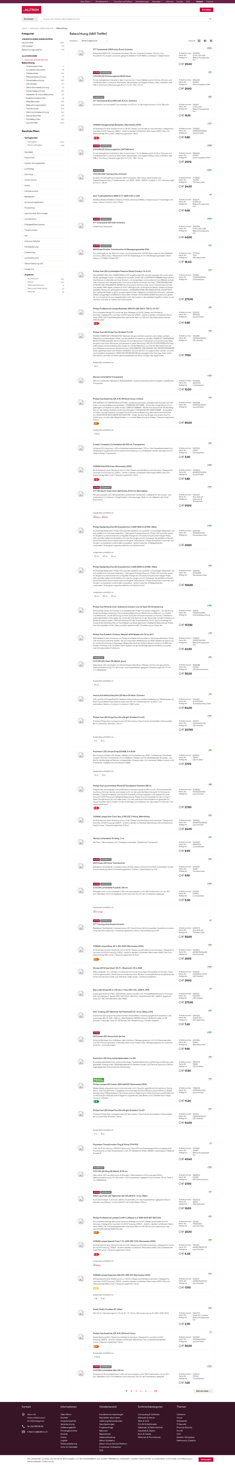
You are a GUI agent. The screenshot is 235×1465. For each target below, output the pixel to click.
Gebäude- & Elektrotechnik (41, 28)
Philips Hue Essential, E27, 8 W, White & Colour (114, 1333)
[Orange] (98, 912)
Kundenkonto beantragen (111, 1414)
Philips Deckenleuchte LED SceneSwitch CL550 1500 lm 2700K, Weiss (125, 527)
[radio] (199, 41)
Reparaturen (105, 1434)
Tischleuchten (199, 182)
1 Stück (97, 434)
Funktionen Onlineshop (110, 1447)
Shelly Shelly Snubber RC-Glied (107, 1309)
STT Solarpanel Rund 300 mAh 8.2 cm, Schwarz (115, 101)
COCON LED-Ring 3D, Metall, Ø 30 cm (110, 1171)
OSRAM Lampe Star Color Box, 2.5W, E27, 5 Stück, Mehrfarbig (121, 817)
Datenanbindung (107, 1437)
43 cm (105, 556)
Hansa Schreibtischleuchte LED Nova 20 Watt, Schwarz (119, 695)
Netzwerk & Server (146, 1418)
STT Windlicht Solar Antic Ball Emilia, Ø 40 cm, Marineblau (120, 491)
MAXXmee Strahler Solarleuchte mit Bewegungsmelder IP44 (121, 249)
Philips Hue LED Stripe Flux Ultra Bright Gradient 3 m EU (119, 1110)
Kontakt (180, 2)
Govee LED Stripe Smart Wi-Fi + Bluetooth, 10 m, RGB (117, 968)
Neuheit (31, 291)
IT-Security (181, 1424)
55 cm (113, 556)
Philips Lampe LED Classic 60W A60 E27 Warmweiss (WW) (120, 1084)
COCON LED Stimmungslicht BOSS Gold (112, 76)
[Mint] (105, 517)
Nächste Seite (202, 1391)
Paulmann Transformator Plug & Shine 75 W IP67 (115, 1144)
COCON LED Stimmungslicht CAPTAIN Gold (113, 149)
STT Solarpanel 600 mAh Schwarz (109, 223)
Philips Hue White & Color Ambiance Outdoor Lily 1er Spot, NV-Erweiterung (128, 607)
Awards (64, 1434)
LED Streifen (198, 340)
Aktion (31, 282)
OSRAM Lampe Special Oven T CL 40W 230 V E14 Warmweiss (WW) (124, 1241)
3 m (95, 741)
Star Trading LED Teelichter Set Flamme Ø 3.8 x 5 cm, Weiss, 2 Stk (123, 1012)
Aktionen (169, 2)
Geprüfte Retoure (36, 285)
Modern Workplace (185, 1437)
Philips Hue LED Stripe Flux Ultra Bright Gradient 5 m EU (119, 717)
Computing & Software (148, 1414)
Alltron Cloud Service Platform (113, 1444)
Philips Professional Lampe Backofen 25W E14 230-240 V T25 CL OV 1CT (126, 309)
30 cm (105, 596)
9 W (95, 1299)
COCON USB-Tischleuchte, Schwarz (110, 174)
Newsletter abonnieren (109, 1418)
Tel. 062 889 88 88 (35, 1426)
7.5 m (96, 775)
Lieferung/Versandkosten (111, 1421)
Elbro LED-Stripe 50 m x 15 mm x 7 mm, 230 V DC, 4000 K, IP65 (121, 990)
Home (24, 28)
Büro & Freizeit (144, 1434)
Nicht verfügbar (35, 145)
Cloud (179, 1418)
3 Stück (97, 1357)
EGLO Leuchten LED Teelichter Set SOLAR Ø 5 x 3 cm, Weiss (120, 1196)
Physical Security (184, 1427)
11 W (102, 1299)
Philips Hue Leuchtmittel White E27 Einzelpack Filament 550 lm (122, 786)
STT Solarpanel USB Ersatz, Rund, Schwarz (113, 49)
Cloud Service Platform (123, 2)
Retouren (103, 1431)
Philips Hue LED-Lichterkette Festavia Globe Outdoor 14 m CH (122, 271)
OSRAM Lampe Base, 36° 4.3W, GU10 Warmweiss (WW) (118, 946)
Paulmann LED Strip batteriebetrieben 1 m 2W (114, 1058)
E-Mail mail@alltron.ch (37, 1432)
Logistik (64, 1440)
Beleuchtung (61, 28)
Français (209, 2)
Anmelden (206, 10)
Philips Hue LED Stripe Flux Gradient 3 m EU (113, 332)
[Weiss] (97, 1265)
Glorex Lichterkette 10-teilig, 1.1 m (108, 838)
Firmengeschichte (69, 1431)
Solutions (181, 1414)
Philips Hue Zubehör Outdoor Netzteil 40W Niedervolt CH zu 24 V (123, 634)
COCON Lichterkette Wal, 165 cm (108, 1370)
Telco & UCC (143, 1421)
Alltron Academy (107, 1440)
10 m (96, 366)
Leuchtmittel (198, 133)
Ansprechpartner (68, 1421)
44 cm (96, 685)
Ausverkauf (33, 278)
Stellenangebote (68, 1427)
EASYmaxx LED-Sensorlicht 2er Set (109, 1036)
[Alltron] (31, 10)
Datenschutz (48, 1461)
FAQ (188, 2)
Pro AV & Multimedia (147, 1424)
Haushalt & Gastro (146, 1431)
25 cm (96, 556)
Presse (64, 1437)
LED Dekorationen (200, 669)
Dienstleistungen (142, 2)
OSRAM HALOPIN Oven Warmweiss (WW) (112, 466)
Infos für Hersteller (69, 1447)
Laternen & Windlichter (198, 500)
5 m (95, 1134)
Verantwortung (67, 1424)
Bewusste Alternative (37, 288)
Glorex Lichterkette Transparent (108, 377)
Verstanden (206, 1459)
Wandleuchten (199, 257)
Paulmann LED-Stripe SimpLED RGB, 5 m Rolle (114, 751)
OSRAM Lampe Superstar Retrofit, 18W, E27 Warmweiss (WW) (121, 1275)
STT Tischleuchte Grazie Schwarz (108, 924)
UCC (179, 1434)
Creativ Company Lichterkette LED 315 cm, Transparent (119, 444)
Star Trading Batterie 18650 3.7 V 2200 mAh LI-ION (116, 196)
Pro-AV (180, 1431)
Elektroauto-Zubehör (186, 1440)
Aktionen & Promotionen (149, 1437)
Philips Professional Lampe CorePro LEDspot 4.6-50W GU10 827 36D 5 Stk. (127, 1218)
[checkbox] (43, 66)
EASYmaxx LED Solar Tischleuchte (109, 863)
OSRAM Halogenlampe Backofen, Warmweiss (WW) (117, 125)
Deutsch (199, 2)
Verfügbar (32, 142)
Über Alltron (66, 1414)
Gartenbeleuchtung (201, 615)
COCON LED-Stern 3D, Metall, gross (109, 661)
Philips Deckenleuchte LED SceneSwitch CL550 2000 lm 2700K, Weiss (125, 567)
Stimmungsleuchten (201, 84)
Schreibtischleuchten (202, 703)
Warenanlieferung (69, 1444)
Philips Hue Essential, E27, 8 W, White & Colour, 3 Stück (118, 399)
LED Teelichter (199, 1020)
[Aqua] (97, 517)
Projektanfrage (106, 1427)
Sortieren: (74, 41)
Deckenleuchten (200, 535)
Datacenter (182, 1421)
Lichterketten (198, 279)
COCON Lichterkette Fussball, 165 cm (110, 888)
